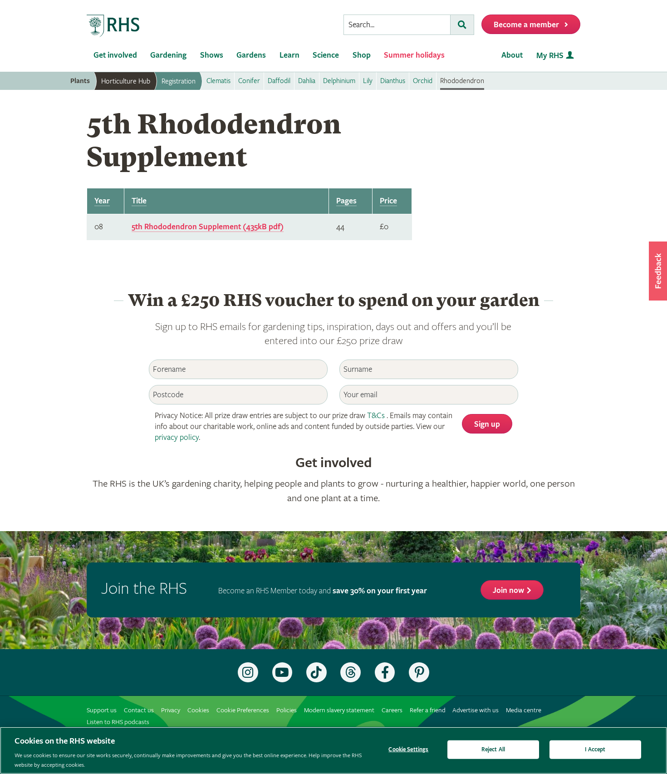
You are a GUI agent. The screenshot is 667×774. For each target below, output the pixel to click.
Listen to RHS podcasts (118, 722)
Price (388, 201)
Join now (508, 590)
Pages (346, 201)
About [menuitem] (512, 55)
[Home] (113, 26)
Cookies (198, 710)
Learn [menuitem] (289, 55)
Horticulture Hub (125, 81)
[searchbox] (397, 25)
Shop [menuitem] (362, 55)
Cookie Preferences (242, 710)
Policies (286, 710)
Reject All (493, 749)
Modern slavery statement (339, 710)
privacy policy (177, 437)
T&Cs (376, 415)
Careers (392, 710)
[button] (658, 271)
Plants (80, 81)
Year (102, 201)
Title (139, 201)
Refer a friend (428, 710)
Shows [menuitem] (211, 55)
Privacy (170, 710)
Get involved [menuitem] (115, 55)
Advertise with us (475, 710)
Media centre (523, 710)
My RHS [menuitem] (550, 55)
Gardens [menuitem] (251, 55)
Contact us (139, 710)
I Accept (595, 749)
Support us (102, 710)
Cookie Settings (408, 749)
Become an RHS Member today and (322, 591)
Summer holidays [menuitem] (414, 55)
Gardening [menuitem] (168, 55)
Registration (179, 81)
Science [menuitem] (326, 55)
